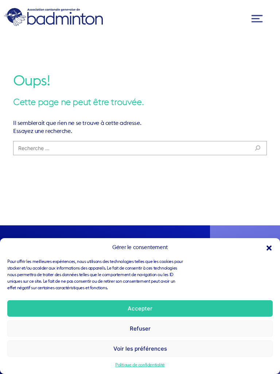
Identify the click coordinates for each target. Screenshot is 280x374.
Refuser (140, 328)
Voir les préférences (140, 348)
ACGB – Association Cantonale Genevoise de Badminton (53, 17)
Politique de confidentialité (140, 364)
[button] (269, 247)
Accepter (140, 308)
